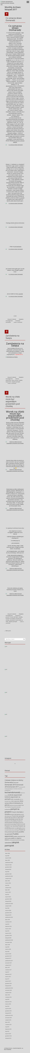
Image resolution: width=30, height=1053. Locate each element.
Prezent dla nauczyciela (18, 816)
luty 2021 (7, 894)
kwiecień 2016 (8, 1001)
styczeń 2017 (8, 981)
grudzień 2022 (8, 874)
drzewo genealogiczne (9, 788)
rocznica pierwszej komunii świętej (16, 840)
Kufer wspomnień (15, 801)
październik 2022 (9, 876)
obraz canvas (15, 380)
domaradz (15, 782)
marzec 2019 (8, 928)
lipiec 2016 (7, 994)
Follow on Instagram (16, 766)
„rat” (8, 110)
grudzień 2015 (8, 1010)
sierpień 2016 (8, 992)
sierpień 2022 (8, 878)
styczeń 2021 (8, 896)
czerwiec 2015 (8, 1024)
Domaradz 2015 (10, 785)
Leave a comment (18, 322)
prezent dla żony (19, 819)
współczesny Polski (11, 38)
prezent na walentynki (16, 828)
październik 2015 (9, 1015)
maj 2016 (7, 999)
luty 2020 (7, 908)
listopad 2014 (8, 1038)
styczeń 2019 (8, 933)
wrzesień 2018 (8, 942)
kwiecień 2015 (8, 1029)
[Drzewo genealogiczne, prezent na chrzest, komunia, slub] (8, 4)
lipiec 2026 (7, 853)
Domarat (9, 115)
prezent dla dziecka (15, 814)
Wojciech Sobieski (12, 319)
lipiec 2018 (7, 944)
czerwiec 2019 (8, 921)
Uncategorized (9, 320)
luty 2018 (7, 951)
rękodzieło (12, 620)
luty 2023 (7, 871)
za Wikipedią (10, 75)
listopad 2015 (8, 1013)
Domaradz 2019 (22, 787)
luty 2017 (7, 979)
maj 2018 (7, 947)
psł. (18, 104)
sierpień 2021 (8, 887)
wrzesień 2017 (8, 963)
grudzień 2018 (8, 935)
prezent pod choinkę (13, 832)
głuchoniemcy (9, 86)
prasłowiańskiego (18, 35)
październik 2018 (9, 940)
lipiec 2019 (7, 919)
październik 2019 (9, 917)
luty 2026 (7, 855)
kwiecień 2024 (8, 864)
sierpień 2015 (8, 1020)
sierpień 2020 (8, 906)
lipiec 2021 (7, 890)
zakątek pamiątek (16, 381)
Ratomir (14, 115)
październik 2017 (9, 960)
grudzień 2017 (8, 956)
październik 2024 (9, 862)
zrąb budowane (17, 246)
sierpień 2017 (8, 965)
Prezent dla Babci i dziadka (16, 617)
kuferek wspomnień (15, 795)
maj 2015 (7, 1026)
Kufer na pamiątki (15, 799)
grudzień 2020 (8, 899)
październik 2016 (9, 988)
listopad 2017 (8, 958)
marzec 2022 (8, 883)
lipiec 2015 (7, 1022)
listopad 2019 (8, 915)
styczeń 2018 (8, 953)
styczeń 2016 (8, 1008)
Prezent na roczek (20, 824)
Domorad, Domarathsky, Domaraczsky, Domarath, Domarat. (15, 67)
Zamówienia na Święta (12, 336)
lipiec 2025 (7, 860)
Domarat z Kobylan (12, 133)
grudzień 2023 (8, 867)
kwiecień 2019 (8, 926)
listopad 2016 (8, 985)
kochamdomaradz (12, 792)
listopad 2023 (8, 869)
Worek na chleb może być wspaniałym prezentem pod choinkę (13, 401)
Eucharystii (15, 430)
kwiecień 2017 (8, 974)
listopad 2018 (8, 937)
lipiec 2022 (7, 880)
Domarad (11, 102)
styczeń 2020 (8, 910)
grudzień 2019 (8, 912)
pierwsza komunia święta (15, 805)
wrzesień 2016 (8, 990)
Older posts (7, 630)
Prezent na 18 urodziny (11, 821)
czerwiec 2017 (8, 969)
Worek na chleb (9, 422)
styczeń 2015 (8, 1033)
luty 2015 (7, 1031)
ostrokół (22, 197)
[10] (16, 84)
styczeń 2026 (8, 858)
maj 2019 (7, 924)
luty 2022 (7, 885)
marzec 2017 (8, 976)
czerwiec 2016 (8, 997)
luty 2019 (7, 931)
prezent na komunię (13, 822)
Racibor (12, 124)
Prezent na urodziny (10, 618)
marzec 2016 (8, 1004)
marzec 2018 (8, 949)
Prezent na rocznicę (11, 826)
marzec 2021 (8, 892)
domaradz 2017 (13, 787)
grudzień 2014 (8, 1036)
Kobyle (11, 136)
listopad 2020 (8, 901)
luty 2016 (7, 1006)
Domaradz (17, 32)
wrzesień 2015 (8, 1017)
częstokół (20, 294)
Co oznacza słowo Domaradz (14, 19)
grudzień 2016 (8, 983)
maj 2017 (7, 972)
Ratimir (18, 115)
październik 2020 (9, 903)
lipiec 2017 (7, 967)
